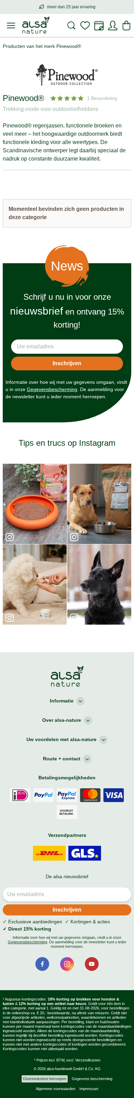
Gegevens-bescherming (92, 1079)
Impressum (88, 1089)
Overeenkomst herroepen (44, 1079)
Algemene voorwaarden (55, 1089)
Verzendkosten (87, 1060)
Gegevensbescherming (52, 389)
